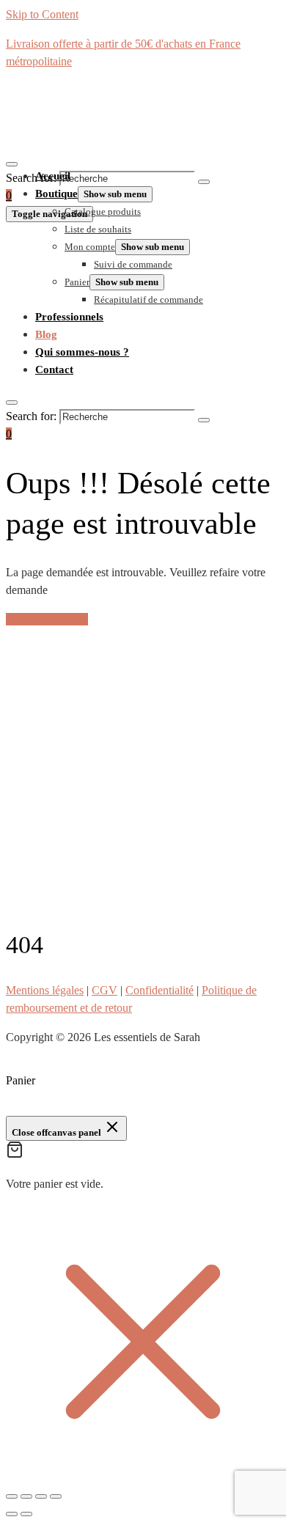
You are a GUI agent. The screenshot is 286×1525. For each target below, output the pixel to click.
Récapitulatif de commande (148, 299)
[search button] (204, 182)
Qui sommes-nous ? (82, 352)
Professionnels (69, 317)
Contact (54, 369)
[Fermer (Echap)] (56, 1496)
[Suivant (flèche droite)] (26, 1514)
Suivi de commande (133, 264)
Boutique (56, 193)
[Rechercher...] (12, 164)
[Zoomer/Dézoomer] (12, 1496)
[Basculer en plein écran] (26, 1496)
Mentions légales (45, 990)
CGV (104, 990)
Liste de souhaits (98, 229)
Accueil (52, 176)
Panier (77, 281)
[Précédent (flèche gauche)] (12, 1514)
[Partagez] (41, 1496)
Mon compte (90, 246)
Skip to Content (42, 14)
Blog (46, 334)
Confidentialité (159, 990)
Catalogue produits (103, 211)
